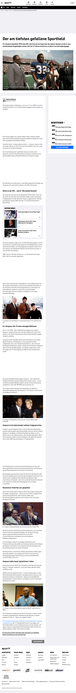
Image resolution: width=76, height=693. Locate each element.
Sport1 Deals (41, 660)
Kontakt (64, 660)
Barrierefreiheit (6, 684)
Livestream (28, 657)
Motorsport (4, 657)
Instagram (16, 657)
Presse (63, 662)
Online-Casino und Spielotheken (54, 658)
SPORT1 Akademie (54, 663)
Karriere (64, 657)
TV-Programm (53, 655)
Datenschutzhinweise (14, 681)
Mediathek (28, 655)
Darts (3, 660)
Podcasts (28, 660)
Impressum (4, 681)
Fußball (3, 655)
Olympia (4, 664)
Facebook (16, 655)
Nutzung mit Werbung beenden (57, 681)
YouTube (16, 664)
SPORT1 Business (66, 664)
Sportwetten (53, 661)
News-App (40, 655)
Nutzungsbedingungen (42, 681)
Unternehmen (65, 655)
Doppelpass (28, 662)
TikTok (15, 662)
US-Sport (4, 662)
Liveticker (40, 657)
